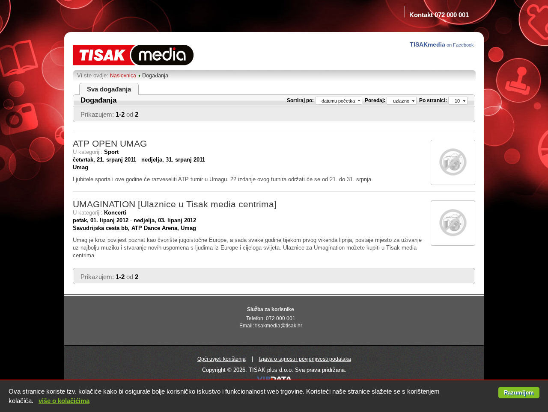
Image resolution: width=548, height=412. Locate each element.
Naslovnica (123, 76)
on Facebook (442, 44)
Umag (80, 167)
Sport (111, 152)
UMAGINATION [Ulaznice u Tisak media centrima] (175, 204)
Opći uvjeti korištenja (221, 359)
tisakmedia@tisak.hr (278, 326)
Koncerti (115, 212)
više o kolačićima (64, 400)
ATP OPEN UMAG (110, 143)
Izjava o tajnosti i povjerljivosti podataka (305, 359)
